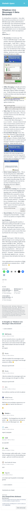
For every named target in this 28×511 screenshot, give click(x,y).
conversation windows (6, 308)
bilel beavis (8, 334)
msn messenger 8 (11, 310)
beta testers (21, 307)
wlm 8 (17, 315)
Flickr (23, 261)
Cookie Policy (7, 505)
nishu (6, 448)
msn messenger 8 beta (20, 310)
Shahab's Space (8, 3)
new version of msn (15, 311)
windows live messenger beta (9, 315)
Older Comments (8, 328)
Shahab (15, 306)
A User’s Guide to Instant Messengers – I (7, 289)
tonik (6, 438)
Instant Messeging (15, 308)
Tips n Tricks (14, 307)
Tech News (9, 307)
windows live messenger (10, 314)
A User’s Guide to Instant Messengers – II (7, 296)
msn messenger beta (6, 311)
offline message (13, 313)
